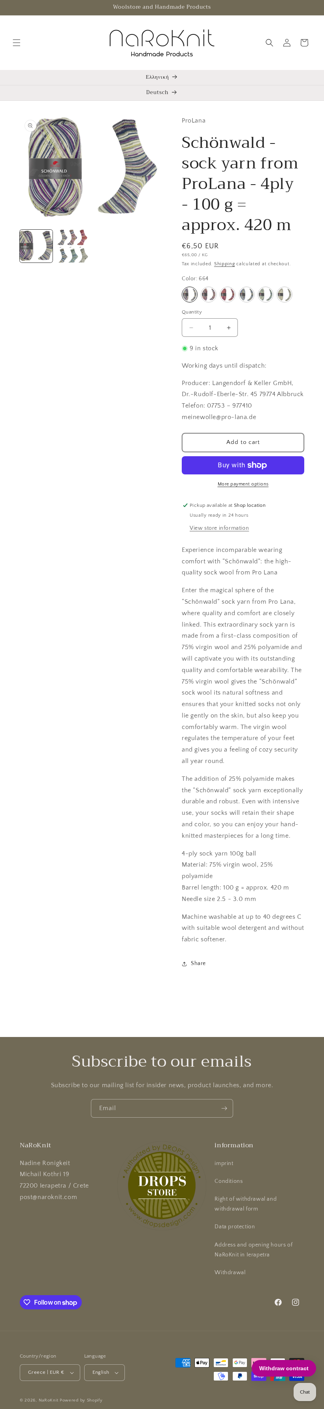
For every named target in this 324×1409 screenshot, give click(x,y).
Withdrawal (230, 1272)
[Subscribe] (224, 1108)
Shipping (224, 263)
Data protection (235, 1227)
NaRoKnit (48, 1400)
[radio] (190, 294)
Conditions (229, 1181)
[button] (16, 42)
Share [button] (198, 963)
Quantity (192, 312)
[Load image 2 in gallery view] (73, 246)
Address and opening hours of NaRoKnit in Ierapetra (253, 1250)
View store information (219, 528)
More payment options (243, 484)
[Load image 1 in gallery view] (36, 246)
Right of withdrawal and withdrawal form (246, 1204)
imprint (224, 1163)
